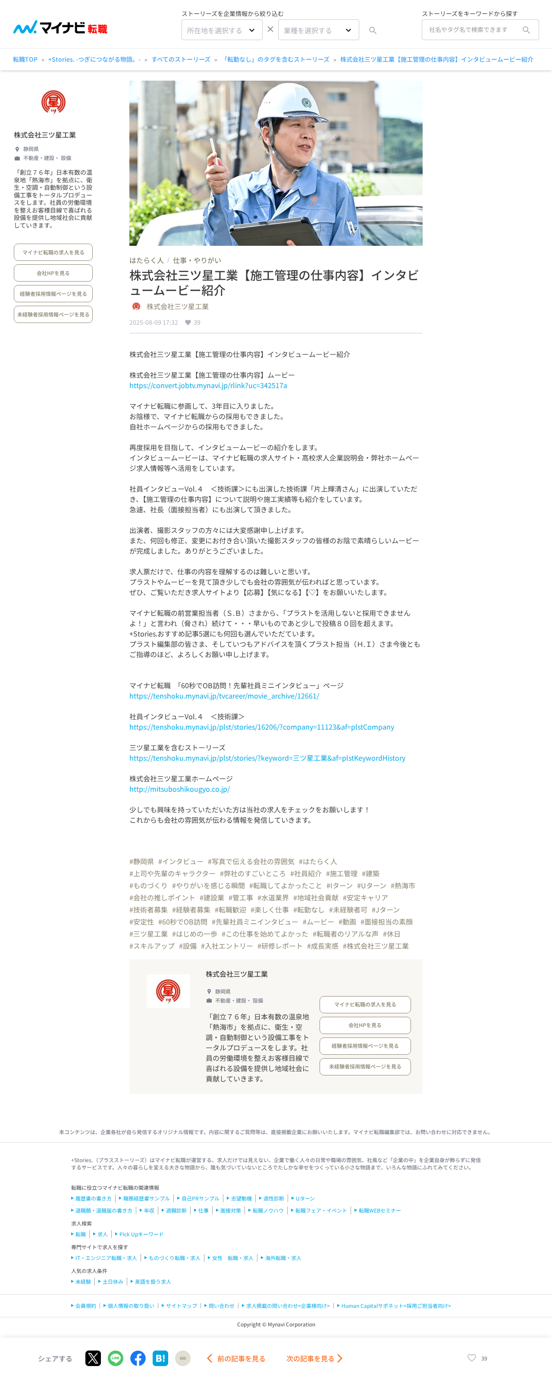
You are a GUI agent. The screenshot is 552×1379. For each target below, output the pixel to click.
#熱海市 (403, 885)
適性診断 (273, 1198)
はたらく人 (146, 260)
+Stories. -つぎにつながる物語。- (94, 59)
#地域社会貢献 (316, 897)
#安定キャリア (365, 897)
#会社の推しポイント (162, 897)
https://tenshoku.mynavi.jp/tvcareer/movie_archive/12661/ (224, 695)
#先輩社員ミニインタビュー (255, 921)
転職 (80, 1234)
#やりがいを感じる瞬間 (208, 885)
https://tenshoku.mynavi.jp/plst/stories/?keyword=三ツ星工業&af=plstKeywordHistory (267, 757)
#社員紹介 (306, 873)
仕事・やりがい (197, 260)
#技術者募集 (148, 909)
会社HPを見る (53, 272)
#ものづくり (148, 885)
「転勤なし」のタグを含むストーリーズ (275, 59)
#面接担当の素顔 (387, 921)
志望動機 (241, 1198)
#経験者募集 (191, 909)
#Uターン (371, 885)
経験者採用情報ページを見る (53, 293)
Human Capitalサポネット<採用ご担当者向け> (396, 1305)
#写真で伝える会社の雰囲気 (251, 861)
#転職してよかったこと (285, 885)
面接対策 (230, 1210)
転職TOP (25, 59)
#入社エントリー (227, 945)
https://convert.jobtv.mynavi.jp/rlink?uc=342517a (208, 385)
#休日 (392, 933)
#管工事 (241, 897)
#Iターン (339, 885)
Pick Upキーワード (141, 1234)
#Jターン (386, 909)
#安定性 (141, 921)
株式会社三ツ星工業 (45, 134)
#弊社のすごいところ (253, 873)
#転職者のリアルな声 (346, 933)
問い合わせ (222, 1305)
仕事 (203, 1210)
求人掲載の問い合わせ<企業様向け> (288, 1305)
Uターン (305, 1198)
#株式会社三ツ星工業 (376, 945)
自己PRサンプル (201, 1198)
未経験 (83, 1281)
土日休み (113, 1281)
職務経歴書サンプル (146, 1198)
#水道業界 (273, 897)
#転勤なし (309, 909)
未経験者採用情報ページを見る (53, 314)
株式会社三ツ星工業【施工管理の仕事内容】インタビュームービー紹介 (436, 59)
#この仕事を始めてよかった (265, 933)
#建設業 (212, 897)
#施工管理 (342, 873)
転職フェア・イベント (321, 1210)
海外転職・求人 (283, 1257)
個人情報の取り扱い (131, 1305)
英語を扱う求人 (153, 1281)
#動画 (347, 921)
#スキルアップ (152, 945)
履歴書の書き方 (93, 1198)
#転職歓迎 (230, 909)
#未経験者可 (348, 909)
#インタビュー (181, 861)
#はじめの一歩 (194, 933)
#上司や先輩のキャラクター (172, 873)
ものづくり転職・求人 (175, 1257)
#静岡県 (141, 861)
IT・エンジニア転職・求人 (106, 1257)
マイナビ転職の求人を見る (53, 252)
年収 (149, 1210)
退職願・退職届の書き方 (103, 1210)
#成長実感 (323, 945)
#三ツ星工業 (148, 933)
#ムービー (318, 921)
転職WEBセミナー (380, 1210)
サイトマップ (181, 1305)
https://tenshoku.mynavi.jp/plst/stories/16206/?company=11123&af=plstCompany (261, 726)
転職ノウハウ (268, 1210)
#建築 (371, 873)
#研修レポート (280, 945)
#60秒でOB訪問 (182, 921)
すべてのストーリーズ (180, 59)
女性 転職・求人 (233, 1257)
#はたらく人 (318, 861)
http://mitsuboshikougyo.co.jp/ (179, 789)
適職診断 (176, 1210)
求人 (102, 1234)
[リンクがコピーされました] (183, 1358)
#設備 (188, 945)
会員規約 (85, 1305)
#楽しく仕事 (270, 909)
